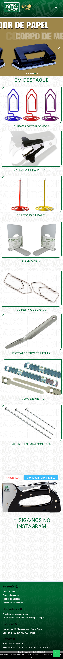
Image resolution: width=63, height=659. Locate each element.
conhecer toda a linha (41, 478)
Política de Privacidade (13, 603)
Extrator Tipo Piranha (31, 169)
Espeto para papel (31, 215)
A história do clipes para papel (16, 614)
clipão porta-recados (31, 126)
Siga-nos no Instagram (33, 523)
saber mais (13, 478)
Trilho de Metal (31, 398)
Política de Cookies (11, 599)
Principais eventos (11, 595)
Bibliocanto (31, 260)
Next (57, 47)
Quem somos (9, 591)
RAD (31, 657)
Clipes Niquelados (31, 309)
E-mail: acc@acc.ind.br (13, 643)
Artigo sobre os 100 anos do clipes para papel (23, 618)
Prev (5, 47)
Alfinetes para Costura (31, 444)
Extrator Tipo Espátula (31, 353)
